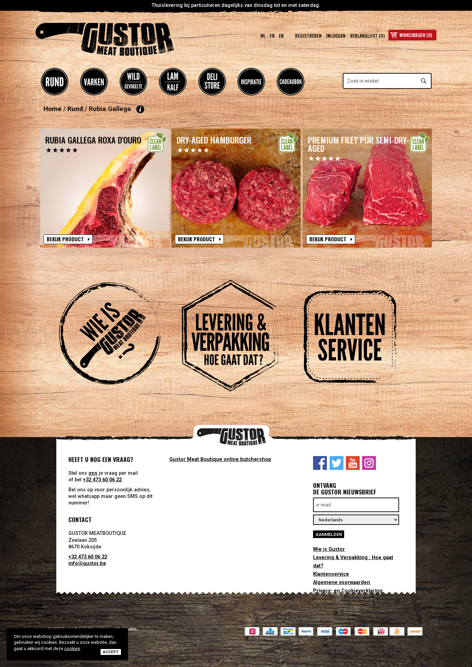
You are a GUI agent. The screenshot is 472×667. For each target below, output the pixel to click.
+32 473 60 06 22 (102, 480)
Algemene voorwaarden (341, 582)
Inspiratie (251, 81)
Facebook (320, 463)
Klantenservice (331, 574)
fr (272, 35)
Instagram (369, 463)
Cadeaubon (290, 81)
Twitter (336, 463)
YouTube (353, 463)
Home (53, 109)
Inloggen (336, 35)
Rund (54, 81)
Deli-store (212, 81)
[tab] (116, 336)
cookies (72, 648)
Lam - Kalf (173, 81)
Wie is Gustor (329, 549)
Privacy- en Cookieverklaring (348, 591)
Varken (94, 81)
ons (92, 473)
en (281, 35)
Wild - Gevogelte (133, 81)
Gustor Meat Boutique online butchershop (220, 459)
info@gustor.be (87, 563)
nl (263, 35)
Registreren (308, 35)
